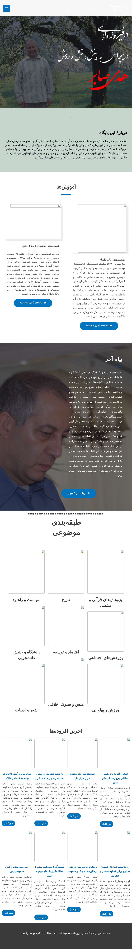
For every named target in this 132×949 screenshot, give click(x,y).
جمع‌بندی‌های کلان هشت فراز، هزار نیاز (82, 775)
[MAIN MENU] (6, 8)
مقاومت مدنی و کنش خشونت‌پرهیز (16, 869)
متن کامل (106, 824)
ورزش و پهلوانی (105, 710)
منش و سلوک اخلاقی (66, 704)
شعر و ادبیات (26, 710)
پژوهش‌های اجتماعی (105, 657)
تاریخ (66, 599)
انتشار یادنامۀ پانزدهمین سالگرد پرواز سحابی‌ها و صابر (115, 778)
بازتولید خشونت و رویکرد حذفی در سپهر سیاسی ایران (50, 775)
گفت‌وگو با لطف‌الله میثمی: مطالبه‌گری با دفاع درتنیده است (49, 871)
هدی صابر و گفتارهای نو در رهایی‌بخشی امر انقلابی (17, 775)
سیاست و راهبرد (26, 599)
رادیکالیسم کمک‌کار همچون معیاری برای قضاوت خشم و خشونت (115, 871)
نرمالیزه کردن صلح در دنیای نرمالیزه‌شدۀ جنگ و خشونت (82, 869)
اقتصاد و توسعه (66, 652)
